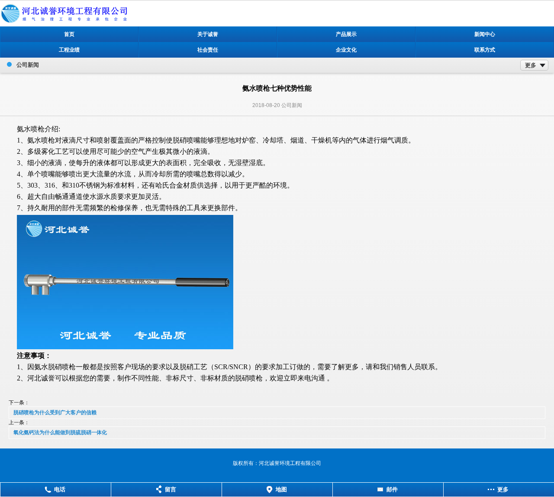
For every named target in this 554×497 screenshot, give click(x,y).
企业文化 (346, 50)
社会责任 (207, 50)
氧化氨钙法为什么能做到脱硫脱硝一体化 (60, 432)
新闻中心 (484, 34)
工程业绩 (69, 50)
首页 (69, 34)
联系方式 (484, 50)
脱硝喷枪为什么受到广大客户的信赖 (55, 412)
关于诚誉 (207, 34)
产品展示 (346, 34)
